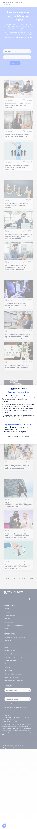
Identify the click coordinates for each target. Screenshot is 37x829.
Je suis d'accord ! (31, 441)
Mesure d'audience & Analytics (15, 432)
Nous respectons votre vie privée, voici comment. (15, 420)
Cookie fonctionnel (10, 429)
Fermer (6, 441)
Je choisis (18, 441)
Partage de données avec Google (16, 427)
